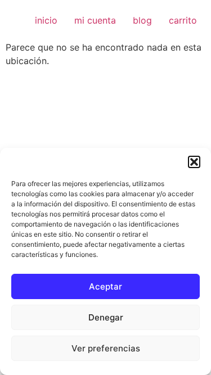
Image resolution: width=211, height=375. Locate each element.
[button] (194, 162)
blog (142, 20)
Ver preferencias (105, 348)
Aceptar (105, 286)
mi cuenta (95, 20)
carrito (183, 20)
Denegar (105, 317)
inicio (46, 20)
